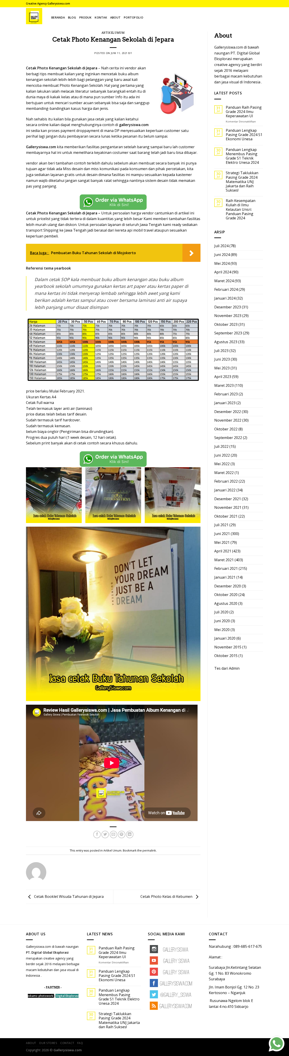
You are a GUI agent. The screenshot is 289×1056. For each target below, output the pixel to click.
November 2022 (227, 420)
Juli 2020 (221, 612)
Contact (67, 1043)
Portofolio (133, 17)
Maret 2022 (224, 472)
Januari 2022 (224, 490)
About (115, 17)
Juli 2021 (221, 524)
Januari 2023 (224, 402)
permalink (149, 850)
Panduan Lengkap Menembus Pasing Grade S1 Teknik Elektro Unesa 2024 (242, 156)
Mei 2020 (222, 629)
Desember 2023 (227, 307)
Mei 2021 (222, 542)
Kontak (101, 17)
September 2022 (228, 437)
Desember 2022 (227, 411)
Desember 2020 (227, 586)
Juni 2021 (222, 533)
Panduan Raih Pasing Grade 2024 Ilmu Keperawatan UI (244, 111)
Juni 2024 (222, 254)
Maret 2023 (224, 385)
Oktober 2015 (226, 655)
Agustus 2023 (225, 341)
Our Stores (48, 1043)
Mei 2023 (222, 368)
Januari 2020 (224, 638)
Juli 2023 (221, 350)
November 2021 (227, 507)
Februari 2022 (226, 481)
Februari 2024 (226, 289)
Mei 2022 (222, 463)
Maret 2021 (224, 559)
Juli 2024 (221, 245)
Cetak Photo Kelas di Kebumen (166, 896)
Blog (72, 17)
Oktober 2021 (226, 516)
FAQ (80, 1043)
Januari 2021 (224, 577)
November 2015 (227, 647)
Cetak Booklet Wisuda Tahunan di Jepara (68, 896)
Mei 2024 (222, 263)
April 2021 (222, 551)
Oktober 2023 (226, 324)
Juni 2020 (222, 620)
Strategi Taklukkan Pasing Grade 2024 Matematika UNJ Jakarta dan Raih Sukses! (242, 181)
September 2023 (228, 333)
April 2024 (222, 272)
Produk (85, 17)
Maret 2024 (224, 280)
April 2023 (222, 376)
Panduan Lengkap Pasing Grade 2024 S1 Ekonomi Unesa (244, 134)
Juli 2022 (221, 446)
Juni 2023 (222, 359)
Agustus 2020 (225, 603)
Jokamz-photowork (40, 996)
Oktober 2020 (226, 594)
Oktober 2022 (226, 429)
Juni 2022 (222, 455)
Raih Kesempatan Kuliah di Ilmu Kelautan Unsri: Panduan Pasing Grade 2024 (240, 209)
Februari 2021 (226, 568)
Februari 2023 (226, 394)
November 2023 (227, 315)
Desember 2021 (227, 498)
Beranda (58, 17)
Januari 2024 (224, 298)
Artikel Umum (113, 32)
